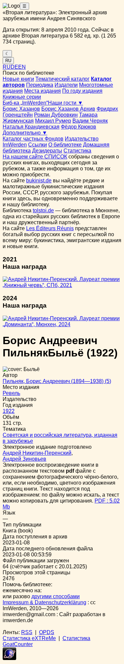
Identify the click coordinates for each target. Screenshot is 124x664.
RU (8, 60)
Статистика (77, 150)
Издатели (66, 85)
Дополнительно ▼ (25, 133)
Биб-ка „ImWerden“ (25, 103)
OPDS (46, 632)
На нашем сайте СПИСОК (35, 156)
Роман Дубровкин (56, 115)
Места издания (42, 91)
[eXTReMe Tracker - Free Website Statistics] (9, 658)
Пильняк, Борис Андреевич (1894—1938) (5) (57, 381)
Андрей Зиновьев (24, 459)
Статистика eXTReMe (29, 638)
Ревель (11, 393)
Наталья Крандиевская (31, 127)
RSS (26, 632)
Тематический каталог (62, 79)
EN (22, 67)
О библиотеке (65, 144)
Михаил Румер (53, 121)
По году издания (82, 91)
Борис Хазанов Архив (68, 109)
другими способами (55, 596)
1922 (9, 411)
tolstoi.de (43, 210)
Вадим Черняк (90, 121)
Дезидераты (47, 150)
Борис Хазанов (21, 109)
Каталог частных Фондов (33, 139)
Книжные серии (22, 97)
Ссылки (37, 144)
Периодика (39, 85)
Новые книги (18, 79)
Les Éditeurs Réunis (50, 228)
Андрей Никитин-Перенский (37, 453)
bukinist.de (39, 180)
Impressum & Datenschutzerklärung (44, 602)
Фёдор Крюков (78, 127)
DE (14, 67)
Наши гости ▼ (65, 103)
